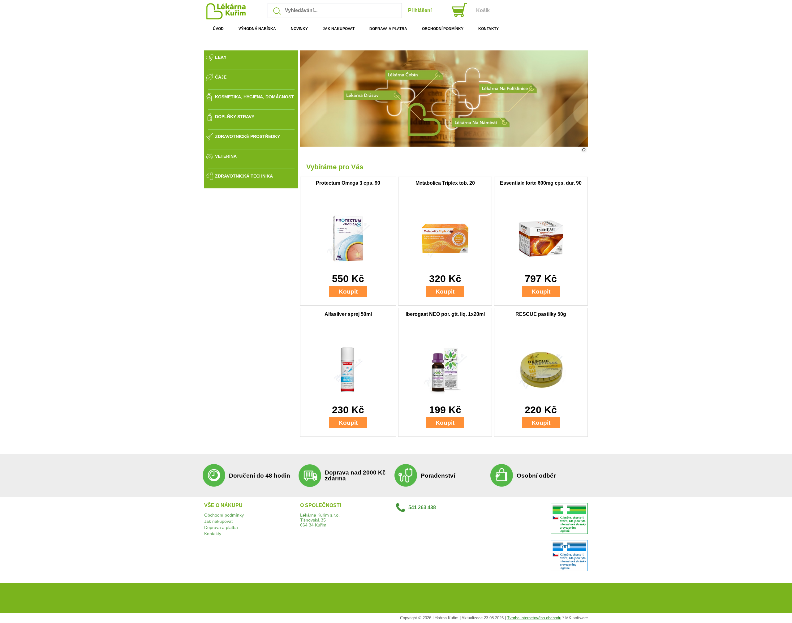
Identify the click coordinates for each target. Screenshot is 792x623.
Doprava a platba (221, 527)
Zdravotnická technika (244, 176)
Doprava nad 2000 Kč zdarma (355, 475)
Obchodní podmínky (224, 515)
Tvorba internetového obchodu (534, 618)
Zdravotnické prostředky (247, 136)
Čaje (220, 77)
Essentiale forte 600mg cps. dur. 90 (541, 183)
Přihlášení (420, 10)
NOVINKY (299, 29)
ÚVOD (218, 29)
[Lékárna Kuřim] (228, 18)
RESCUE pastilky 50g (540, 314)
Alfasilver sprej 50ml (348, 314)
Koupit (348, 291)
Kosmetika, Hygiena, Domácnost (254, 97)
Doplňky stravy (234, 116)
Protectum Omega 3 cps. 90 (348, 183)
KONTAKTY (488, 29)
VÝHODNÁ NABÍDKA (257, 29)
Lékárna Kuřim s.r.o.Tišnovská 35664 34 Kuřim (320, 520)
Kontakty (212, 533)
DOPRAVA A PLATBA (388, 29)
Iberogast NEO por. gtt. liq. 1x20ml (445, 314)
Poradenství (438, 475)
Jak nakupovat (218, 521)
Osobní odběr (536, 475)
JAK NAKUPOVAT (339, 29)
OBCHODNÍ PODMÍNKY (442, 29)
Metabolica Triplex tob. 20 (445, 183)
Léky (220, 57)
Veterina (226, 156)
